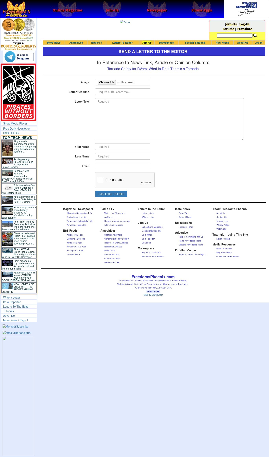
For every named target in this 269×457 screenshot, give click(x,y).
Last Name (82, 156)
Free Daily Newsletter (16, 128)
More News (53, 42)
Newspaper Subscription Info (80, 221)
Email (85, 166)
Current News (185, 217)
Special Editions (195, 42)
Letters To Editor (122, 42)
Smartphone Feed (75, 250)
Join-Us (231, 24)
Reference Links (111, 262)
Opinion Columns (112, 258)
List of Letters (148, 213)
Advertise (9, 315)
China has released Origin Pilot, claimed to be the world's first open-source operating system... (24, 238)
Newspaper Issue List (76, 225)
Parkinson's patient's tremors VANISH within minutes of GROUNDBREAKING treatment (18, 276)
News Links (109, 250)
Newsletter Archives (113, 246)
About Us (242, 42)
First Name (82, 147)
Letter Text (82, 101)
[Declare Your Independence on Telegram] (19, 57)
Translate (244, 29)
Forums (228, 29)
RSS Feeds (222, 42)
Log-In (244, 24)
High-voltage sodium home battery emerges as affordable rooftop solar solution (19, 212)
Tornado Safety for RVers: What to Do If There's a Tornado (153, 68)
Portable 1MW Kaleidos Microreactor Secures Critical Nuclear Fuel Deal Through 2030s (17, 176)
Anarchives (76, 42)
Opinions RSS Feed (76, 238)
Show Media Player (15, 123)
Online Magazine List (76, 217)
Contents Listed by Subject (116, 238)
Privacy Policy (222, 225)
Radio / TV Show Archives (116, 242)
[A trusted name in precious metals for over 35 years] (18, 46)
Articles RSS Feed (75, 234)
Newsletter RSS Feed (76, 246)
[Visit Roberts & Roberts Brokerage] (18, 25)
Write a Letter (11, 297)
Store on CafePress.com (153, 256)
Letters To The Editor (16, 306)
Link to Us (146, 242)
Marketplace (166, 42)
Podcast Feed (73, 254)
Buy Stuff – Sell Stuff (151, 252)
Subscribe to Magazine (152, 227)
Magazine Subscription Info (79, 213)
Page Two (183, 213)
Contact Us (221, 217)
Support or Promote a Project (192, 254)
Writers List (221, 229)
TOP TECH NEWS (17, 137)
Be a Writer (147, 234)
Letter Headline (79, 92)
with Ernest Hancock (113, 225)
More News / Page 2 (16, 320)
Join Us (146, 42)
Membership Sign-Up (151, 230)
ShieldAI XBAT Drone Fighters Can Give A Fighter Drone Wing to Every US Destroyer (19, 252)
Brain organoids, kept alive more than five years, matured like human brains (18, 264)
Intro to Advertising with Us (191, 236)
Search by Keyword (113, 234)
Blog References (224, 252)
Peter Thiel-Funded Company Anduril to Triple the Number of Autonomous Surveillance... (18, 225)
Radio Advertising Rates (190, 240)
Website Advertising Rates (191, 244)
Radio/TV (96, 42)
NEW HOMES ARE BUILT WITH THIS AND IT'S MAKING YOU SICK (18, 287)
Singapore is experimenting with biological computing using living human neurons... (25, 146)
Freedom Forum (186, 227)
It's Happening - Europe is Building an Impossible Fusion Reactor (17, 163)
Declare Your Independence (117, 221)
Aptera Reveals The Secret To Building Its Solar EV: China (25, 199)
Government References (227, 256)
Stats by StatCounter (153, 294)
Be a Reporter (12, 302)
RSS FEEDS (11, 133)
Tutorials (8, 311)
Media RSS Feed (75, 242)
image (85, 82)
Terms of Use (222, 221)
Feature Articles (111, 254)
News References (224, 248)
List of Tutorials (223, 238)
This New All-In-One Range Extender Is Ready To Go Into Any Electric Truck (18, 188)
